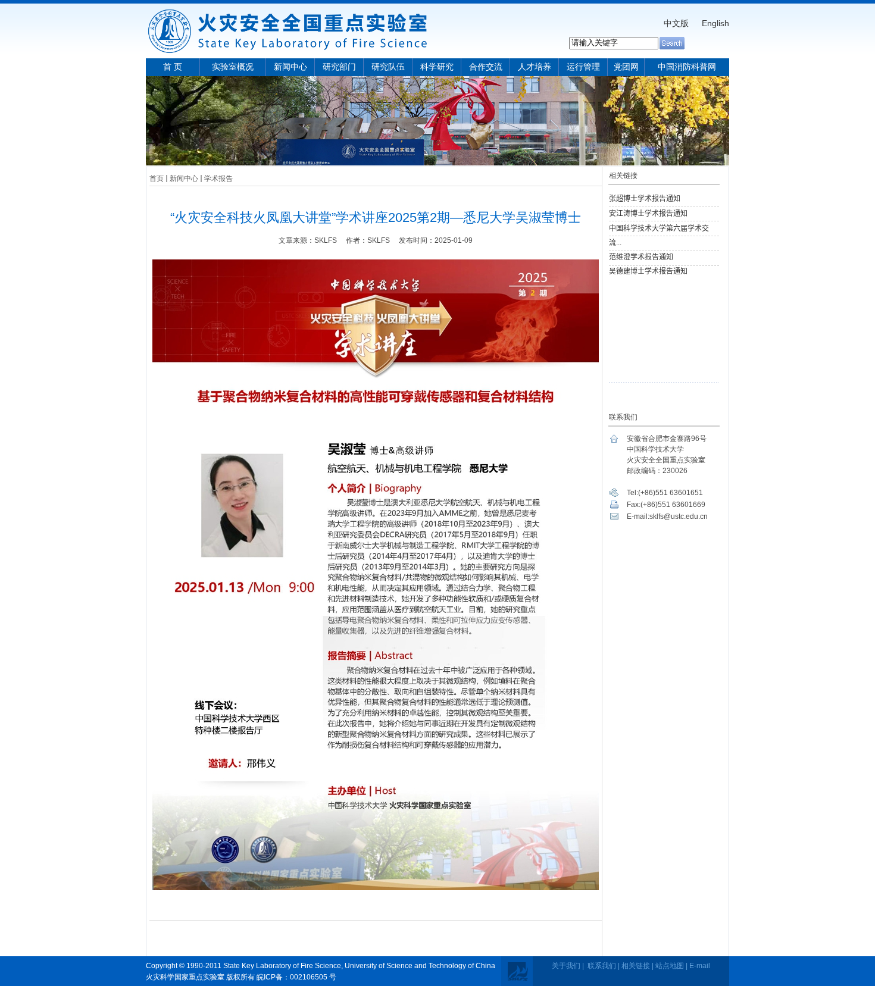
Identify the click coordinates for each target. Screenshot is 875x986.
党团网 (626, 66)
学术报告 (218, 178)
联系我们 (602, 966)
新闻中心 (290, 66)
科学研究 (437, 66)
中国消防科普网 (687, 66)
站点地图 (669, 966)
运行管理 (583, 66)
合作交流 (485, 66)
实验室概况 (233, 66)
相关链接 (635, 966)
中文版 (676, 23)
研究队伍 (388, 66)
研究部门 (339, 66)
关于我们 (566, 966)
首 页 (172, 66)
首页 (156, 178)
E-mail (699, 966)
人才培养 (534, 66)
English (715, 23)
